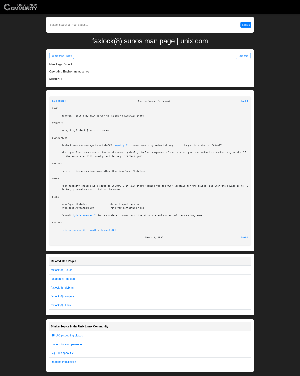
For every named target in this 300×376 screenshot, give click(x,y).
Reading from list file (63, 361)
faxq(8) (93, 230)
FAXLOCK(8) (59, 101)
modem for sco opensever (67, 344)
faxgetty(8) (120, 145)
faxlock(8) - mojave (62, 296)
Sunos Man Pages (62, 55)
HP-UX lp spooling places (67, 335)
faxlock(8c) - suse (61, 269)
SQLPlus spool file (62, 353)
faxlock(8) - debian (62, 287)
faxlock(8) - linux (61, 305)
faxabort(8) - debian (63, 278)
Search (246, 24)
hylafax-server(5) (85, 215)
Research (243, 55)
